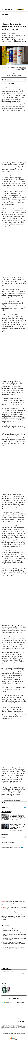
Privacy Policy (10, 1033)
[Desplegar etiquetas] (25, 837)
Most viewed (4, 925)
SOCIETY (3, 22)
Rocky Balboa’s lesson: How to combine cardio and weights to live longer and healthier (14, 948)
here (22, 847)
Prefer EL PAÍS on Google (9, 83)
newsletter (4, 968)
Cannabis (3, 837)
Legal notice (5, 1033)
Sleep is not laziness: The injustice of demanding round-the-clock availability (17, 826)
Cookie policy (22, 1033)
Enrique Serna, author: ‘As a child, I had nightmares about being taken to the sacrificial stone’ (13, 903)
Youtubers (4, 18)
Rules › (25, 807)
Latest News (10, 18)
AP (14, 73)
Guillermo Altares (14, 819)
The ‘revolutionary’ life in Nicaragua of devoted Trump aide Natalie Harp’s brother (13, 929)
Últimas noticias (6, 898)
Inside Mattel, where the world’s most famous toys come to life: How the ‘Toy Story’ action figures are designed (14, 934)
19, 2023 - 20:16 (16, 75)
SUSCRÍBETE (20, 9)
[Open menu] (2, 9)
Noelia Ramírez (13, 830)
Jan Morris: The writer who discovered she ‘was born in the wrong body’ (17, 816)
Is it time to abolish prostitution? (13, 912)
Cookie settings (17, 1033)
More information (4, 844)
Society (4, 14)
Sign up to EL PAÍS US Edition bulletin (12, 800)
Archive (3, 983)
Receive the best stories (7, 971)
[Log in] (25, 9)
